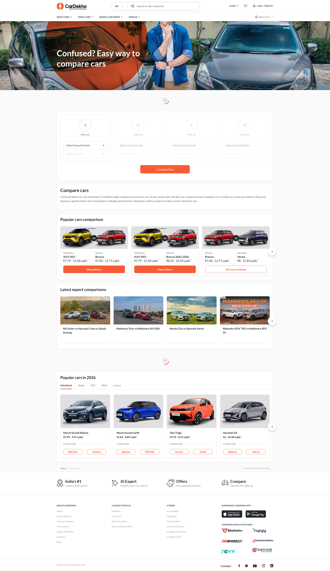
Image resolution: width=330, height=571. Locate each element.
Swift (203, 451)
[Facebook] (239, 566)
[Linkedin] (271, 566)
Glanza (96, 451)
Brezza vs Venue (236, 269)
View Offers (94, 269)
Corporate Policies (65, 531)
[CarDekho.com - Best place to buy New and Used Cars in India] (72, 6)
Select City (264, 16)
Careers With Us (64, 516)
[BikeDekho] (232, 530)
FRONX (73, 451)
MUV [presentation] (104, 385)
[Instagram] (263, 566)
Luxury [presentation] (117, 385)
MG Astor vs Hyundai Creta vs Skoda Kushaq (84, 330)
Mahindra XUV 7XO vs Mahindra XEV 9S (245, 330)
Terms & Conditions (65, 521)
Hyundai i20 (230, 432)
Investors (61, 537)
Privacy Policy (63, 526)
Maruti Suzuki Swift (128, 432)
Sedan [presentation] (81, 385)
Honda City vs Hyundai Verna (186, 328)
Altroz (256, 451)
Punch (179, 451)
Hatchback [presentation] (66, 385)
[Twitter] (246, 566)
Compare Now (165, 169)
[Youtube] (255, 566)
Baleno (126, 451)
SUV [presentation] (93, 385)
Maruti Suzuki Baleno (75, 432)
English (232, 5)
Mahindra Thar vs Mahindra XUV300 (138, 328)
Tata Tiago (176, 432)
